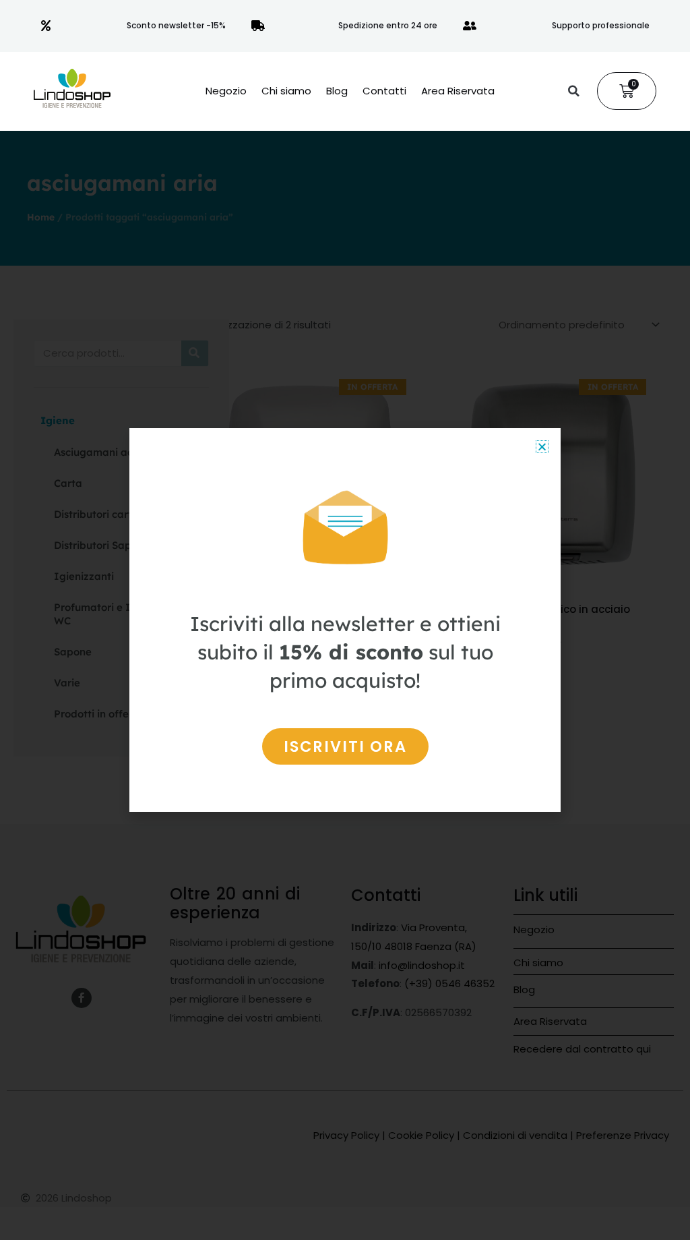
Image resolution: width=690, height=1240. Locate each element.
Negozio (226, 91)
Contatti (384, 91)
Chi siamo (286, 91)
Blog (337, 91)
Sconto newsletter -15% (176, 25)
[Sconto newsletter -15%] (45, 25)
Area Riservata (458, 91)
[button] (573, 91)
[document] (345, 620)
